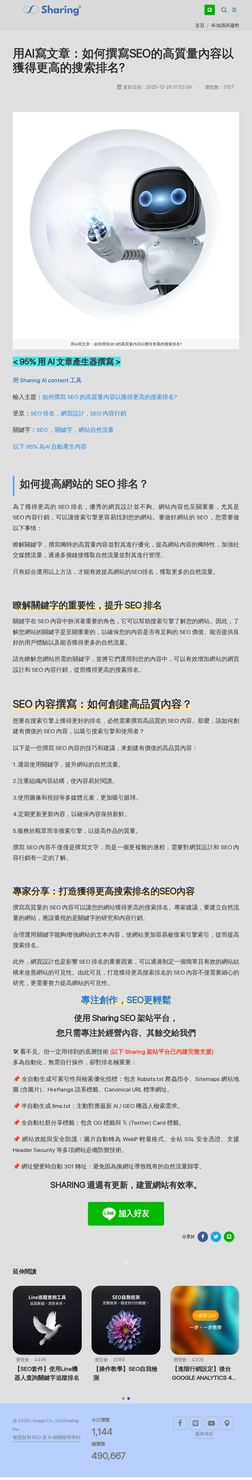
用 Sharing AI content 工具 (47, 380)
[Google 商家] (227, 1423)
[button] (223, 10)
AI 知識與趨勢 (225, 25)
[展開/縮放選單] (234, 9)
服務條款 (204, 1433)
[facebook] (179, 1423)
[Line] (209, 10)
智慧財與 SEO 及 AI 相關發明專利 (46, 1437)
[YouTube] (211, 1423)
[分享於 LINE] (229, 1237)
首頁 (199, 25)
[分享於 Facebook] (203, 1237)
